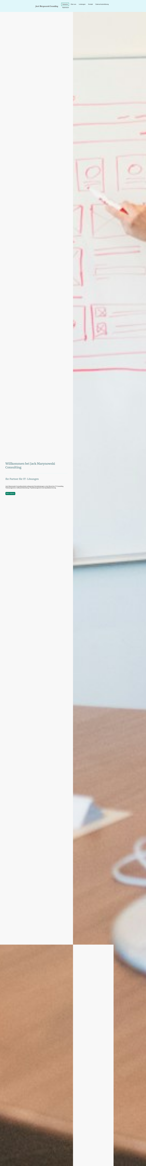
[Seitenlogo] (47, 9)
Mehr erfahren (10, 493)
